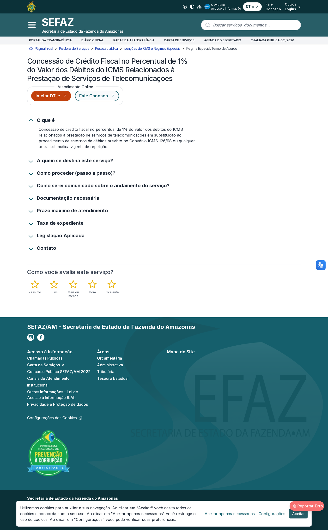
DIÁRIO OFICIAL (92, 40)
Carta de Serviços (43, 364)
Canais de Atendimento (48, 378)
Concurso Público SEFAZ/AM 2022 (59, 371)
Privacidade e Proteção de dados (57, 404)
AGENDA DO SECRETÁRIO (222, 40)
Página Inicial (44, 48)
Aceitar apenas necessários (230, 513)
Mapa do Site (181, 351)
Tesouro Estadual (112, 378)
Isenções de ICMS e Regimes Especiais (152, 48)
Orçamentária (109, 358)
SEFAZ (58, 22)
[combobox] (251, 25)
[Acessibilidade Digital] (185, 7)
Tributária (105, 371)
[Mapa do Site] (199, 7)
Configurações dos (52, 417)
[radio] (35, 287)
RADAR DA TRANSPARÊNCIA (133, 40)
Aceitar (298, 513)
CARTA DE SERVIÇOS (179, 40)
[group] (81, 289)
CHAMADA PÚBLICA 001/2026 (272, 40)
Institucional (38, 385)
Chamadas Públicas (44, 358)
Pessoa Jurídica (106, 48)
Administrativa (110, 364)
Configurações (272, 513)
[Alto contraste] (192, 7)
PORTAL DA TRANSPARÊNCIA (50, 40)
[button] (252, 6)
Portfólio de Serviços (74, 48)
